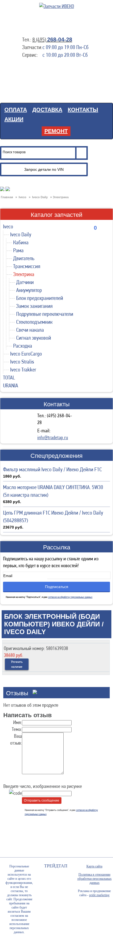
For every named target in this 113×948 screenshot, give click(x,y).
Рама (18, 250)
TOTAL (9, 377)
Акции (13, 119)
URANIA (10, 385)
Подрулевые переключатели (44, 314)
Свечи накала (30, 330)
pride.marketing (99, 895)
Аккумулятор (29, 290)
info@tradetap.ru (52, 437)
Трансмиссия (26, 266)
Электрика (23, 274)
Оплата (15, 110)
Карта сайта (94, 866)
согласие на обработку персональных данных (70, 597)
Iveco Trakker (23, 369)
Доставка (47, 110)
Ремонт (56, 131)
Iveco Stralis (22, 361)
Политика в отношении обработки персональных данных (94, 879)
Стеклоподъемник (34, 322)
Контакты (83, 110)
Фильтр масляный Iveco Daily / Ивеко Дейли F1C (52, 469)
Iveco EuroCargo (26, 353)
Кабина (21, 242)
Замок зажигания (34, 306)
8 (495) (52, 39)
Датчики (25, 282)
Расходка (22, 345)
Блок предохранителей (39, 298)
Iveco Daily (20, 234)
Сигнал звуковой (33, 337)
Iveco (8, 226)
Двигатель (23, 258)
